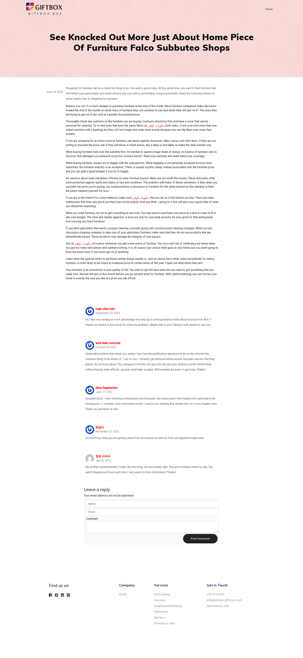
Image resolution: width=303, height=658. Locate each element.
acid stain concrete (108, 343)
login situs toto (105, 308)
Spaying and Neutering (168, 606)
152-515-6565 (215, 594)
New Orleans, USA (218, 606)
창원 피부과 (103, 456)
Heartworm (161, 611)
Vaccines (160, 600)
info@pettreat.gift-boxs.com (224, 600)
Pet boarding (162, 594)
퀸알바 (100, 427)
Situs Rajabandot (106, 387)
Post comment (200, 538)
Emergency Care (164, 623)
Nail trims (160, 617)
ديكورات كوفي (156, 125)
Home (269, 9)
